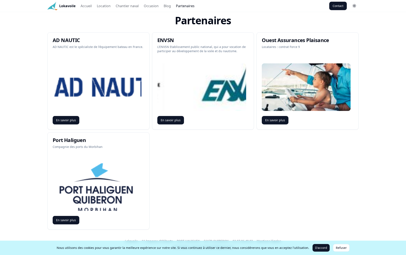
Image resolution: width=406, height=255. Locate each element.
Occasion (151, 6)
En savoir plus (66, 120)
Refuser (341, 248)
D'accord (321, 248)
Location (104, 6)
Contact (338, 6)
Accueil (86, 6)
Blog (167, 6)
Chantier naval (127, 6)
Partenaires (185, 6)
